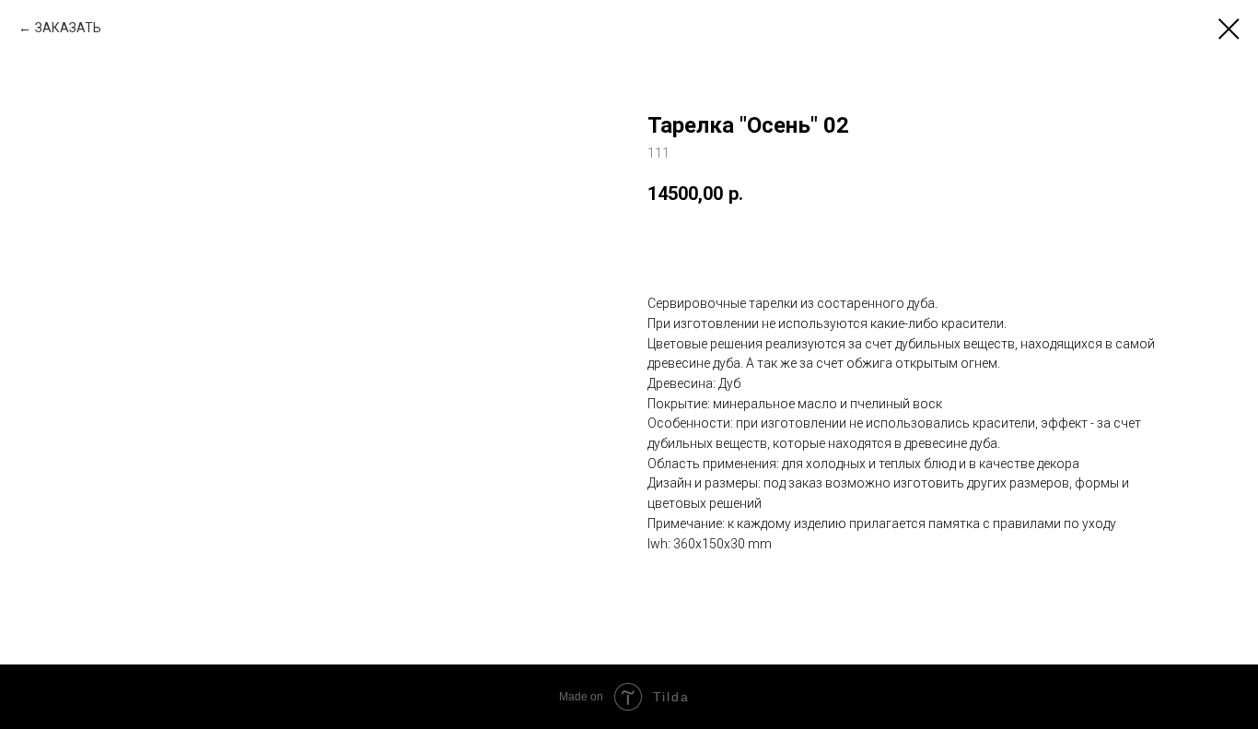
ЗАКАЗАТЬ (68, 27)
